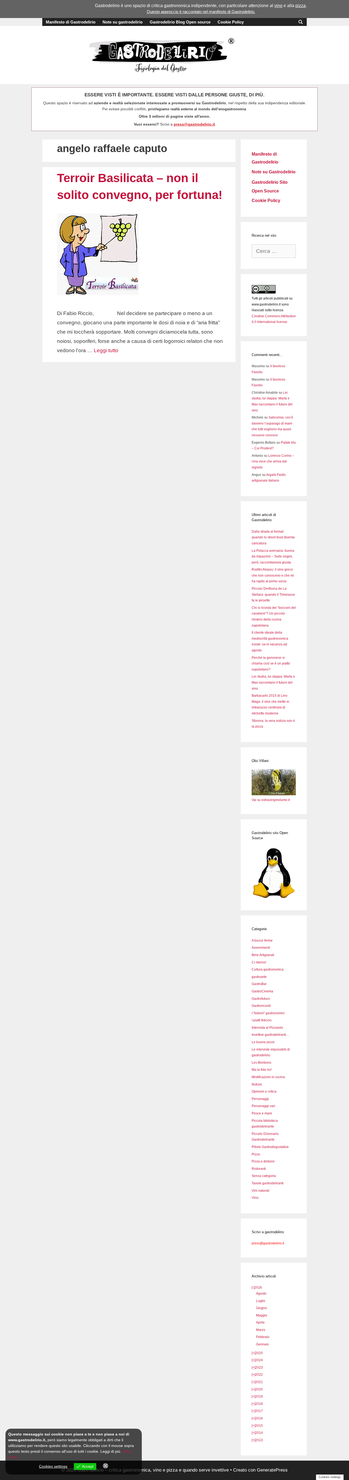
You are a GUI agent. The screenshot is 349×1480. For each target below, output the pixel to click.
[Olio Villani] (274, 794)
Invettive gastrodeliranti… (270, 1035)
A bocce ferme (262, 940)
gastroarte (259, 977)
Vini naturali (260, 1191)
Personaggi (260, 1099)
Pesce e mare (262, 1113)
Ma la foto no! (262, 1070)
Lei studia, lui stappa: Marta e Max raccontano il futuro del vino (273, 682)
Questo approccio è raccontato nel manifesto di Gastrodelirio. (201, 11)
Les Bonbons (261, 1062)
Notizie (257, 1084)
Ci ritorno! (259, 962)
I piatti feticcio (262, 1020)
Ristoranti (259, 1169)
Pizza (256, 1154)
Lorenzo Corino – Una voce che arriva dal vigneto (273, 461)
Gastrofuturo (261, 999)
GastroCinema (262, 991)
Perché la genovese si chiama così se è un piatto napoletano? (271, 663)
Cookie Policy (231, 22)
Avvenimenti (261, 948)
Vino (255, 1198)
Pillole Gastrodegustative (270, 1147)
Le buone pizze (263, 1042)
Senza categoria (264, 1176)
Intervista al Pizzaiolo (267, 1028)
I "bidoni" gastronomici (268, 1013)
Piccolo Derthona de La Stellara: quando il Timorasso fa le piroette (273, 594)
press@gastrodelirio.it (194, 124)
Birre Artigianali (263, 955)
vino (278, 5)
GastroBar (259, 984)
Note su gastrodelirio (123, 22)
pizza (300, 5)
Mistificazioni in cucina (268, 1077)
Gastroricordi (261, 1006)
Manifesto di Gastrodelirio (70, 22)
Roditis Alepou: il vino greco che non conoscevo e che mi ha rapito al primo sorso (273, 575)
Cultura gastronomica (268, 969)
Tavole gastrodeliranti (268, 1183)
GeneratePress (272, 1470)
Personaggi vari (263, 1106)
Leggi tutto (106, 350)
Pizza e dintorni (263, 1161)
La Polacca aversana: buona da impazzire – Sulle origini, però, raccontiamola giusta (273, 556)
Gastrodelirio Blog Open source (180, 22)
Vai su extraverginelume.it (271, 800)
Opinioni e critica (264, 1091)
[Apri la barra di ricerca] (300, 22)
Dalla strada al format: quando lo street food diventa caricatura (273, 537)
